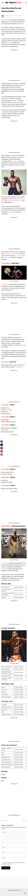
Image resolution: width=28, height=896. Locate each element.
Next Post (24, 820)
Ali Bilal (23, 255)
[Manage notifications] (25, 893)
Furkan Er (6, 257)
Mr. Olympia (14, 161)
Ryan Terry (17, 255)
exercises (4, 568)
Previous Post (4, 820)
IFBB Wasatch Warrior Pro (14, 200)
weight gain (23, 345)
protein (7, 410)
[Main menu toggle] (2, 2)
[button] (26, 2)
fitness (8, 42)
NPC (17, 100)
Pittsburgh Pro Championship (12, 253)
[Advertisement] (14, 66)
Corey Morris (5, 20)
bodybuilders (11, 212)
